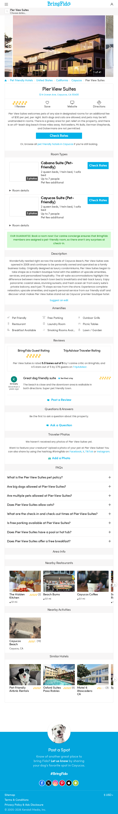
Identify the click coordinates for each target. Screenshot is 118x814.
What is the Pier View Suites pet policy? (35, 477)
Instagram (103, 451)
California (62, 80)
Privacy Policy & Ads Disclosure (24, 804)
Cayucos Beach (15, 642)
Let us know (59, 761)
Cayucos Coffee (87, 594)
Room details (20, 190)
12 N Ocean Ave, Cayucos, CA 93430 (59, 94)
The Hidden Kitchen (17, 596)
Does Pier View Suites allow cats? (30, 505)
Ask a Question (61, 425)
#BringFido (59, 773)
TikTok (89, 451)
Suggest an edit (59, 300)
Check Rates (59, 136)
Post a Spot (59, 750)
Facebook (75, 451)
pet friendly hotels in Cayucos (55, 144)
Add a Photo (61, 458)
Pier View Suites (94, 80)
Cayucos (76, 80)
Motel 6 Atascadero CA (84, 691)
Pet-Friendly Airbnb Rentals (19, 689)
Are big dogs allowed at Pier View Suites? (36, 487)
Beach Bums (51, 594)
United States (44, 80)
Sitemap (10, 795)
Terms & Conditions (17, 800)
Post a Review (60, 400)
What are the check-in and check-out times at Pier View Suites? (52, 514)
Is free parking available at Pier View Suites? (39, 523)
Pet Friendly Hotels (21, 80)
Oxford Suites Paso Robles (52, 689)
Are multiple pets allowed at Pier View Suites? (39, 496)
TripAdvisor (80, 367)
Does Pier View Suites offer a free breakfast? (38, 541)
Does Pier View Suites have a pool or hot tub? (39, 532)
